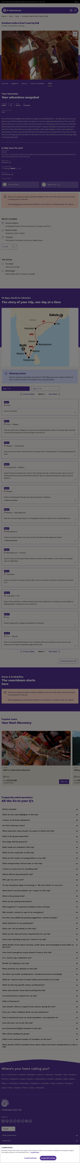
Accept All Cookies (48, 1158)
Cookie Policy (34, 1152)
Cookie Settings (30, 1158)
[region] (40, 1154)
